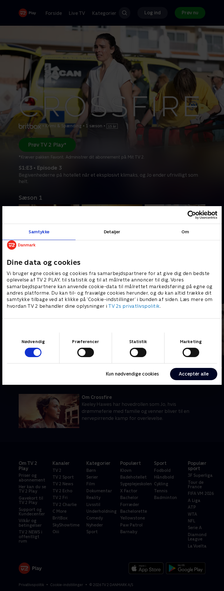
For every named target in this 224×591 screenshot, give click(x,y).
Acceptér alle (194, 374)
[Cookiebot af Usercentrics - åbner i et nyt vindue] (191, 215)
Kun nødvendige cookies (132, 374)
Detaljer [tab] (112, 231)
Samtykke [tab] (39, 231)
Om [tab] (185, 231)
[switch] (85, 352)
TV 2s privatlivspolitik (134, 306)
